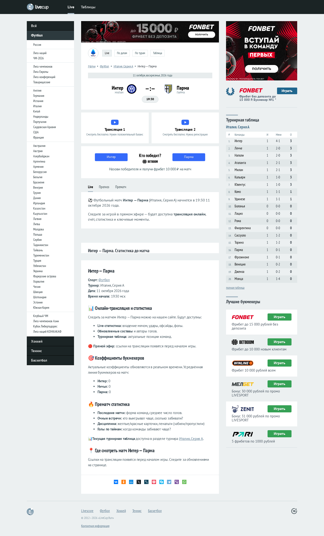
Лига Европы (40, 72)
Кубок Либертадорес (45, 326)
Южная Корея (41, 307)
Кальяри (240, 177)
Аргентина (39, 161)
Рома (238, 221)
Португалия (39, 122)
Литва (36, 224)
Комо (238, 191)
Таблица (157, 53)
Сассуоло (240, 235)
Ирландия (39, 203)
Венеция (240, 264)
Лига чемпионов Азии (46, 321)
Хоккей (36, 341)
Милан (239, 170)
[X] (138, 482)
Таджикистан (40, 245)
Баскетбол (39, 360)
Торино (239, 242)
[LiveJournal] (146, 482)
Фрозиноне (242, 257)
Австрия (37, 151)
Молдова (38, 229)
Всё (34, 25)
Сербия (37, 240)
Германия (38, 95)
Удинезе (240, 199)
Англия (37, 90)
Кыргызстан (40, 213)
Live (71, 7)
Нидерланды (40, 116)
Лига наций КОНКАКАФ (47, 331)
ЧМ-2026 (38, 58)
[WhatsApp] (184, 482)
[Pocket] (154, 482)
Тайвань (38, 250)
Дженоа (239, 271)
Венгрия (38, 187)
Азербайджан (41, 156)
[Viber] (176, 482)
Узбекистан (39, 266)
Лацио (239, 213)
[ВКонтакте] (116, 482)
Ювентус (240, 184)
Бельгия (37, 177)
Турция (37, 260)
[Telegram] (169, 482)
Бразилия (38, 182)
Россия (37, 44)
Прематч (120, 187)
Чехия (36, 286)
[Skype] (161, 482)
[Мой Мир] (131, 482)
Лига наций (39, 53)
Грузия (37, 193)
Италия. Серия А (123, 66)
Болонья (240, 206)
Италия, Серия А (191, 438)
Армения (38, 166)
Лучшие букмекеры (243, 301)
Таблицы (88, 7)
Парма (239, 249)
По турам (140, 53)
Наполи (239, 155)
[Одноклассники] (123, 482)
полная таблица (235, 287)
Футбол (37, 35)
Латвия (37, 219)
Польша (37, 234)
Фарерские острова (44, 276)
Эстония (37, 302)
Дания (37, 198)
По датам (122, 53)
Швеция (37, 292)
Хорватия (38, 281)
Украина (38, 271)
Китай (36, 111)
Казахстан (39, 208)
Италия (37, 106)
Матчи (92, 66)
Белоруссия (39, 172)
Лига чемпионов (42, 66)
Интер (238, 141)
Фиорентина (243, 228)
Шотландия (39, 297)
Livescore (87, 511)
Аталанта (240, 162)
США (36, 132)
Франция (38, 137)
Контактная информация (95, 526)
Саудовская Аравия (44, 127)
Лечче (238, 148)
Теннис (36, 351)
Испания (38, 101)
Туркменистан (41, 255)
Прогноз (104, 187)
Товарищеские (41, 82)
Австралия (39, 146)
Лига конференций (44, 77)
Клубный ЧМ (40, 316)
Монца (239, 278)
